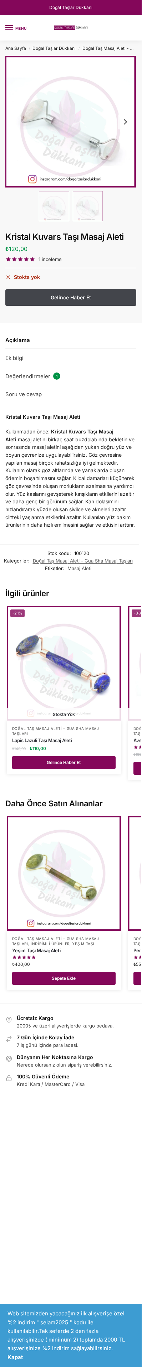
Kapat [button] (15, 1357)
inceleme (50, 259)
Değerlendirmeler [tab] (31, 376)
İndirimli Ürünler (50, 943)
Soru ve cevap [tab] (23, 394)
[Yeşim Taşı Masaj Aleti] (64, 873)
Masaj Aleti (79, 568)
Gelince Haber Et (64, 762)
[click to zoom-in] (70, 122)
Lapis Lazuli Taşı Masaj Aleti (42, 740)
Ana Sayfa (15, 48)
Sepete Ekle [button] (64, 978)
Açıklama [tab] (17, 340)
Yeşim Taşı (83, 943)
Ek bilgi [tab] (14, 358)
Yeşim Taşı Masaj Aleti (36, 950)
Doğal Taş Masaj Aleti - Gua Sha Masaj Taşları (83, 561)
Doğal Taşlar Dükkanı (70, 7)
